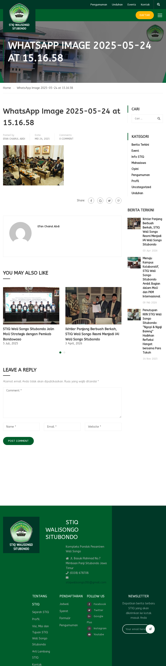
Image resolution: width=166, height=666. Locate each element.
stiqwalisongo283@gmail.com (86, 582)
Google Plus (95, 619)
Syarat (64, 611)
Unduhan (117, 4)
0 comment (66, 138)
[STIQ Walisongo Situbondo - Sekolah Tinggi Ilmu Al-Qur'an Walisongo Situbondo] (19, 16)
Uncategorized (141, 187)
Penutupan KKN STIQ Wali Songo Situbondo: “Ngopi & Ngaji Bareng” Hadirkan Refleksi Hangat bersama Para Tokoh (152, 331)
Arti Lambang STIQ (41, 654)
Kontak (145, 4)
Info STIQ (138, 157)
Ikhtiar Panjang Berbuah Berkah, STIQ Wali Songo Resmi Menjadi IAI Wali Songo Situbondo (92, 334)
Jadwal (64, 604)
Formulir (65, 618)
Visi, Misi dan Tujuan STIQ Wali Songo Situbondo (40, 635)
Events (132, 4)
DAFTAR (145, 15)
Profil (135, 181)
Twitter (98, 610)
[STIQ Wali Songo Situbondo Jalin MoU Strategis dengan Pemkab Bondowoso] (31, 305)
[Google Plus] (100, 201)
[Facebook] (91, 201)
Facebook (100, 604)
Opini (135, 169)
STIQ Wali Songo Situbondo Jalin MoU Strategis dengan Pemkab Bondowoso (28, 334)
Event (135, 151)
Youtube (99, 634)
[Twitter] (109, 201)
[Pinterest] (118, 201)
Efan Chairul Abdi (14, 138)
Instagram (100, 628)
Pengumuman (98, 4)
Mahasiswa (139, 163)
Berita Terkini (140, 144)
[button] (60, 352)
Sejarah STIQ (40, 612)
